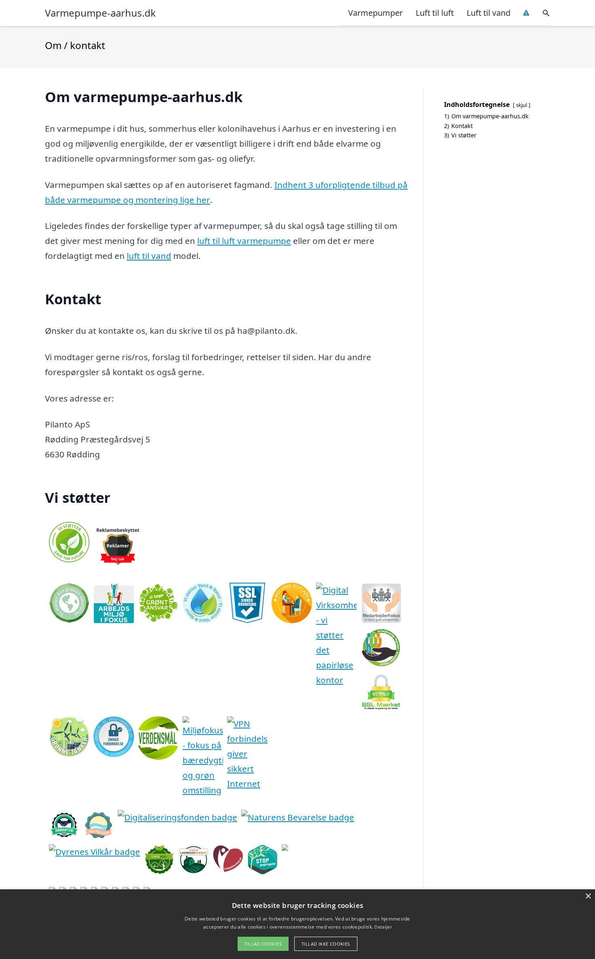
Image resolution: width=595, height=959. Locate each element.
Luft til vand (488, 12)
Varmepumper (375, 12)
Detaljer (382, 927)
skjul (521, 105)
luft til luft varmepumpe (244, 240)
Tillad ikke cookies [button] (326, 944)
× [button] (588, 896)
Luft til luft (435, 12)
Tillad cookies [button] (263, 944)
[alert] (297, 924)
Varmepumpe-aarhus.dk (100, 12)
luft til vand (149, 255)
